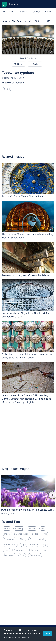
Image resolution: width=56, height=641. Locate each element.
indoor (7, 534)
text (6, 550)
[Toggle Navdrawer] (50, 4)
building (19, 528)
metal (7, 89)
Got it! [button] (47, 634)
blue (22, 555)
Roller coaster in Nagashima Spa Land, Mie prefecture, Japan (26, 315)
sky (32, 539)
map (36, 534)
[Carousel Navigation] (28, 497)
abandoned (19, 550)
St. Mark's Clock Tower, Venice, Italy (22, 196)
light (24, 544)
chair (41, 539)
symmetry (9, 539)
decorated (9, 555)
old (43, 528)
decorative (35, 555)
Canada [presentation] (36, 11)
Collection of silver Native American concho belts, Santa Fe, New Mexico (27, 356)
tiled (22, 539)
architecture (10, 544)
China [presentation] (48, 11)
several (34, 550)
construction (22, 534)
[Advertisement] (28, 124)
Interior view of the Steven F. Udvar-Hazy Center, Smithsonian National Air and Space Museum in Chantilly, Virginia (26, 399)
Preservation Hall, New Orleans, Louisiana (25, 275)
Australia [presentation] (23, 11)
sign (45, 544)
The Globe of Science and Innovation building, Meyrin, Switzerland (28, 236)
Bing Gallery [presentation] (9, 11)
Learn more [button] (27, 637)
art (45, 534)
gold (46, 550)
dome (35, 544)
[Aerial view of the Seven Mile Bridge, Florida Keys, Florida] (4, 39)
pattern (32, 528)
